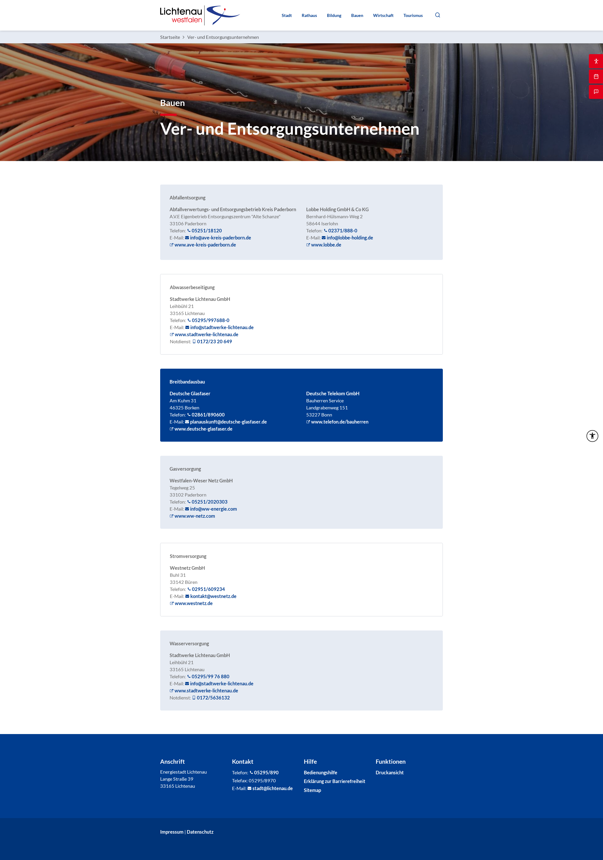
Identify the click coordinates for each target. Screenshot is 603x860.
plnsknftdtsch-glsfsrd (227, 421)
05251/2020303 (210, 502)
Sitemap (312, 790)
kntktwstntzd (212, 596)
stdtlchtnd (271, 788)
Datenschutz (200, 832)
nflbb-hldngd (349, 237)
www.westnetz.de (194, 603)
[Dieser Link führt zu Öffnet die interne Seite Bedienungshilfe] (596, 61)
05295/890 (266, 772)
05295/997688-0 (210, 320)
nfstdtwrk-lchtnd (221, 327)
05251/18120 (207, 230)
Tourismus (413, 15)
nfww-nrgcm (214, 509)
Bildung (334, 15)
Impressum (171, 832)
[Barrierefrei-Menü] (592, 436)
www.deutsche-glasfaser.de (203, 429)
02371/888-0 (342, 230)
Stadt (287, 15)
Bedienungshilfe (320, 772)
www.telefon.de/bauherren (339, 421)
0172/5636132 (213, 697)
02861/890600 (208, 414)
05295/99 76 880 (210, 676)
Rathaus (309, 15)
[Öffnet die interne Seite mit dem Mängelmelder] (596, 92)
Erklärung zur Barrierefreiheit (334, 781)
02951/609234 (208, 589)
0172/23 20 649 (214, 341)
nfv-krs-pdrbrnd (220, 237)
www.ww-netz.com (195, 516)
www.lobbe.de (326, 244)
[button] (437, 15)
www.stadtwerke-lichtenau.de (206, 334)
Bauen (357, 15)
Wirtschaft (383, 15)
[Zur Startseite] (200, 15)
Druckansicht (390, 772)
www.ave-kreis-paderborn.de (205, 244)
